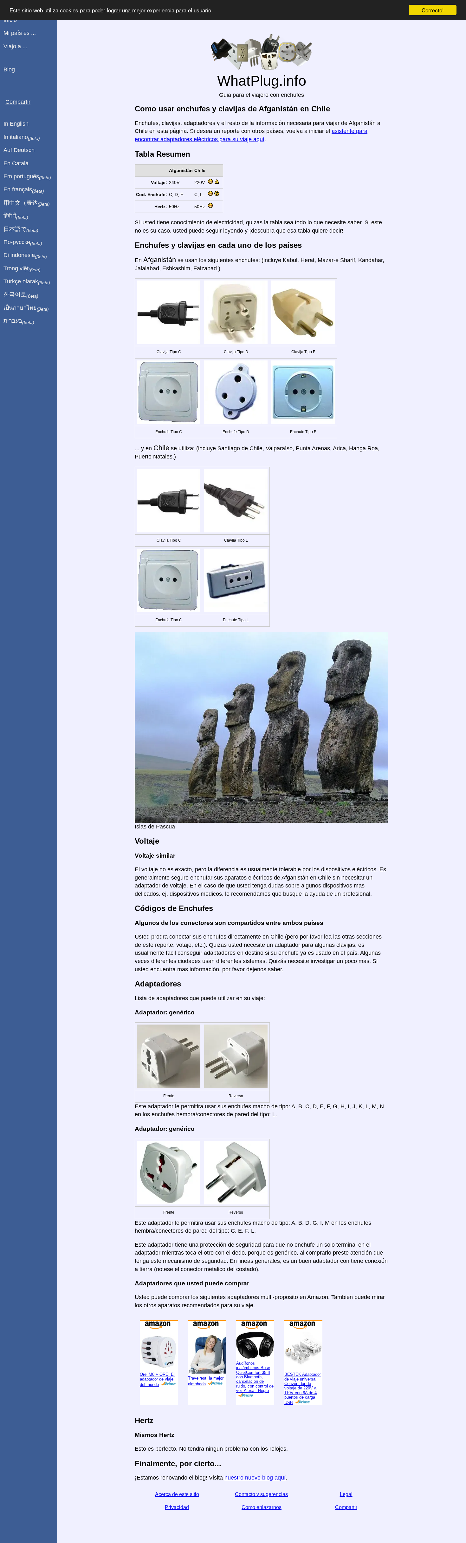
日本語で (20, 229)
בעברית (18, 321)
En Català (16, 163)
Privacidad (177, 1507)
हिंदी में (15, 216)
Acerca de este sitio (177, 1494)
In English (16, 124)
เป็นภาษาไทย (26, 308)
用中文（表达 (26, 203)
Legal (346, 1494)
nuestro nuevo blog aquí (255, 1477)
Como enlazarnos (262, 1507)
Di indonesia (25, 255)
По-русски (22, 242)
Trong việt (22, 268)
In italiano (21, 137)
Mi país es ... (19, 33)
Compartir (346, 1507)
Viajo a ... (15, 46)
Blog (9, 69)
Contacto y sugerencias (261, 1494)
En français (23, 189)
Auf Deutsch (19, 150)
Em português (27, 176)
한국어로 (20, 294)
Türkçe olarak (26, 281)
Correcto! (433, 10)
